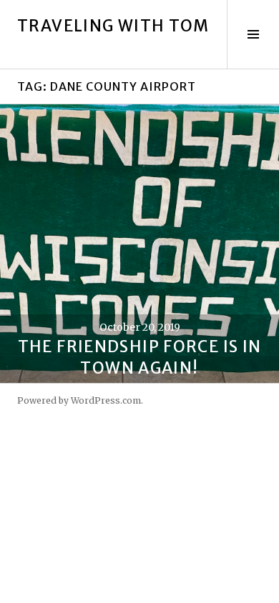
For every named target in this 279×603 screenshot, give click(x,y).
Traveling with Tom (113, 26)
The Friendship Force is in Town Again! (140, 357)
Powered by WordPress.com (79, 400)
